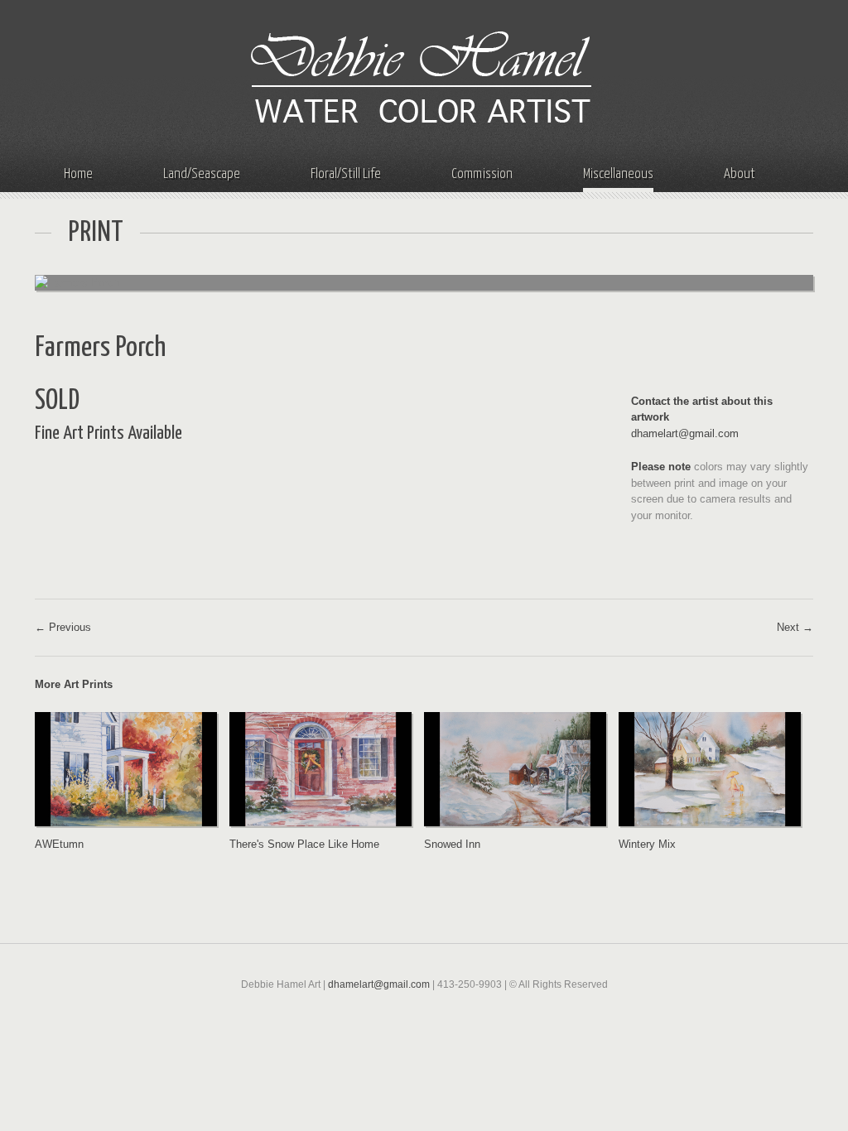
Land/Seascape (201, 174)
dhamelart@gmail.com (685, 433)
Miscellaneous (618, 174)
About (739, 174)
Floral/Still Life (346, 174)
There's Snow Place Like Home (304, 844)
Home (78, 174)
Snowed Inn (452, 844)
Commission (482, 174)
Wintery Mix (647, 844)
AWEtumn (59, 844)
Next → (795, 627)
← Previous (63, 627)
